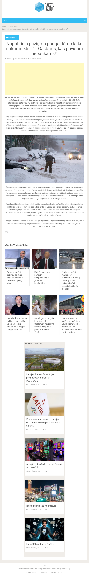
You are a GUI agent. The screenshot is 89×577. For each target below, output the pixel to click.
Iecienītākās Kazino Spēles (40, 544)
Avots (7, 232)
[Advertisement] (44, 79)
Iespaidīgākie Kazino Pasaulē (41, 505)
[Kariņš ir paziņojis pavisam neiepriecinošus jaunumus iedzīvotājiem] (44, 259)
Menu (5, 20)
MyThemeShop (64, 569)
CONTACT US (31, 572)
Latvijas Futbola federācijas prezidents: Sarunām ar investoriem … (40, 377)
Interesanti (14, 27)
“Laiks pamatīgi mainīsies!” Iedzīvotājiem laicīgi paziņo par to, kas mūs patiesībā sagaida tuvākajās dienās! (71, 280)
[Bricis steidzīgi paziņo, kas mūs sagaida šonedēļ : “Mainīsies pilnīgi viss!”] (17, 259)
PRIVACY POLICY (57, 572)
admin (9, 59)
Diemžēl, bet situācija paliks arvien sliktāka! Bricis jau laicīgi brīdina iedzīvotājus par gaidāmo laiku (17, 324)
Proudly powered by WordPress (29, 569)
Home (4, 27)
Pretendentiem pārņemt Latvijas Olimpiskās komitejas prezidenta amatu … (43, 422)
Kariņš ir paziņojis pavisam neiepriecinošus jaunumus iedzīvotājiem (42, 277)
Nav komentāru (35, 59)
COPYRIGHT (43, 572)
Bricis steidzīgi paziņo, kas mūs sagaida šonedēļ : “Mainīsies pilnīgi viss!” (15, 277)
